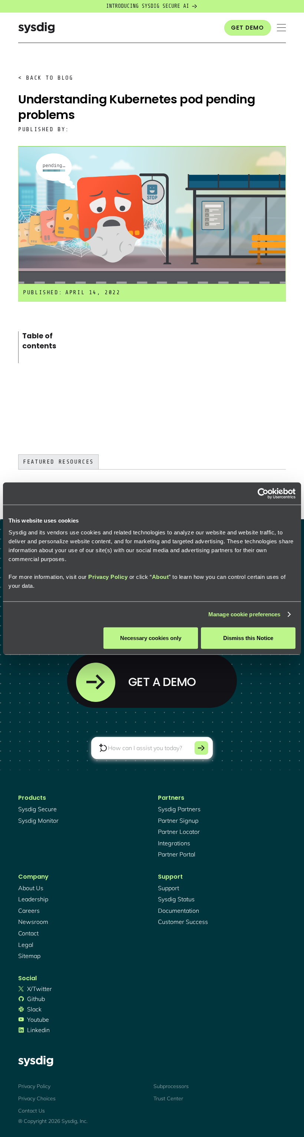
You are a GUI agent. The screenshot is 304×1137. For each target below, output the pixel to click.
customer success (183, 921)
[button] (281, 27)
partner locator (179, 831)
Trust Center (168, 1098)
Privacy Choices (37, 1098)
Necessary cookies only (150, 637)
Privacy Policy (108, 576)
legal (25, 944)
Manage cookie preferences (244, 614)
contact (28, 933)
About (160, 576)
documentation (178, 910)
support (168, 888)
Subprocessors (171, 1086)
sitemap (29, 955)
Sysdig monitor (38, 820)
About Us (30, 888)
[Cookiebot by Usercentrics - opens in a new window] (263, 493)
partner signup (178, 820)
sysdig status (176, 899)
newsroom (33, 921)
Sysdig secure (37, 809)
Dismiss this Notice (248, 637)
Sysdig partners (179, 809)
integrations (174, 843)
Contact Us (31, 1110)
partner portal (176, 854)
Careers (29, 910)
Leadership (33, 899)
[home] (36, 27)
